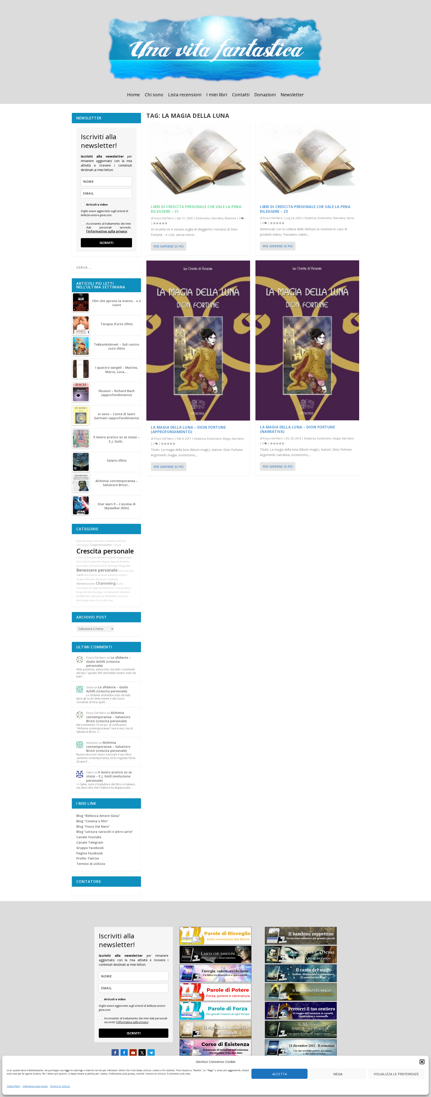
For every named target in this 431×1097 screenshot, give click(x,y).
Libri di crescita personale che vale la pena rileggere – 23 (305, 209)
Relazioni (230, 218)
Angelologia (124, 557)
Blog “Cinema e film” (92, 821)
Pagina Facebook (89, 853)
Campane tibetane (95, 557)
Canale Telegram (89, 842)
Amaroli (101, 579)
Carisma (122, 596)
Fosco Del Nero (164, 218)
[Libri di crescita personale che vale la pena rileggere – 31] (198, 161)
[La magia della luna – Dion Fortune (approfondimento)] (198, 341)
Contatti (240, 95)
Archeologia (95, 592)
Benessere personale (97, 570)
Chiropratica (123, 588)
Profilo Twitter (87, 858)
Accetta (279, 1074)
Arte (92, 600)
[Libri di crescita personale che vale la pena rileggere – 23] (307, 161)
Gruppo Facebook (90, 848)
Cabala (117, 544)
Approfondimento (103, 588)
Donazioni (265, 95)
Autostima (90, 575)
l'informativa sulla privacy (106, 231)
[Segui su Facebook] (115, 1052)
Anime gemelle (92, 561)
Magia (227, 439)
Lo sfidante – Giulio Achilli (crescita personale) (108, 661)
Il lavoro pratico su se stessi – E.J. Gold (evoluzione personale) (109, 776)
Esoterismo (203, 218)
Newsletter (292, 95)
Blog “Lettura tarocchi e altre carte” (104, 831)
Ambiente (111, 596)
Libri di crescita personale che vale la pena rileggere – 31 (196, 209)
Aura (79, 561)
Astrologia (82, 600)
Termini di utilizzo (60, 1086)
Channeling (106, 583)
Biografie (81, 592)
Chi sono (154, 95)
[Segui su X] (142, 1052)
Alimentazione (85, 584)
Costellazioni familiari (117, 592)
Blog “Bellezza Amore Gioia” (98, 816)
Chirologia (82, 544)
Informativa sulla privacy (35, 1086)
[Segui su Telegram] (151, 1052)
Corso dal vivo (104, 600)
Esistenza (200, 439)
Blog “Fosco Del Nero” (93, 826)
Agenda (81, 540)
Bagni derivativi (95, 540)
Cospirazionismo (101, 545)
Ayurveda (82, 565)
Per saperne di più (169, 246)
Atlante (112, 557)
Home (133, 95)
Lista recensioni (184, 95)
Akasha (90, 579)
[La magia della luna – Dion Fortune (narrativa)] (307, 340)
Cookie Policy (13, 1086)
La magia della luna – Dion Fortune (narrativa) (297, 429)
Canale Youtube (88, 837)
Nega (337, 1074)
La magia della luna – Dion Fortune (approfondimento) (188, 429)
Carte (80, 575)
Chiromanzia (84, 588)
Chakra (80, 579)
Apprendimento (120, 561)
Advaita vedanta (116, 540)
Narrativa (217, 218)
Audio (120, 583)
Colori (80, 557)
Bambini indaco (117, 575)
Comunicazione (98, 565)
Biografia (124, 565)
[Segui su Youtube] (133, 1052)
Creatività (112, 579)
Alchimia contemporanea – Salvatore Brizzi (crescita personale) (108, 717)
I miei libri (216, 95)
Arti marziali (126, 570)
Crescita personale (105, 550)
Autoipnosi (97, 596)
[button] (422, 1062)
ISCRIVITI (106, 243)
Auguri (106, 561)
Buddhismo (83, 596)
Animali (102, 575)
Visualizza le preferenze (396, 1074)
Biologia (113, 565)
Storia (350, 218)
